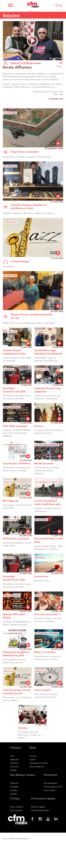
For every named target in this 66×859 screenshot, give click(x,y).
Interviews (14, 763)
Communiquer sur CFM (53, 786)
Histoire (32, 756)
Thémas (13, 770)
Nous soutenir (50, 790)
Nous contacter (16, 806)
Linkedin (13, 793)
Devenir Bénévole (36, 766)
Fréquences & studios (38, 763)
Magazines (14, 759)
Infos (12, 756)
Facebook (14, 783)
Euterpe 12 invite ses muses (26, 62)
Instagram (14, 786)
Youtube (13, 790)
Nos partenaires (50, 783)
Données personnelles (40, 810)
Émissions (11, 15)
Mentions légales (38, 806)
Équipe (32, 759)
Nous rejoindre (16, 810)
